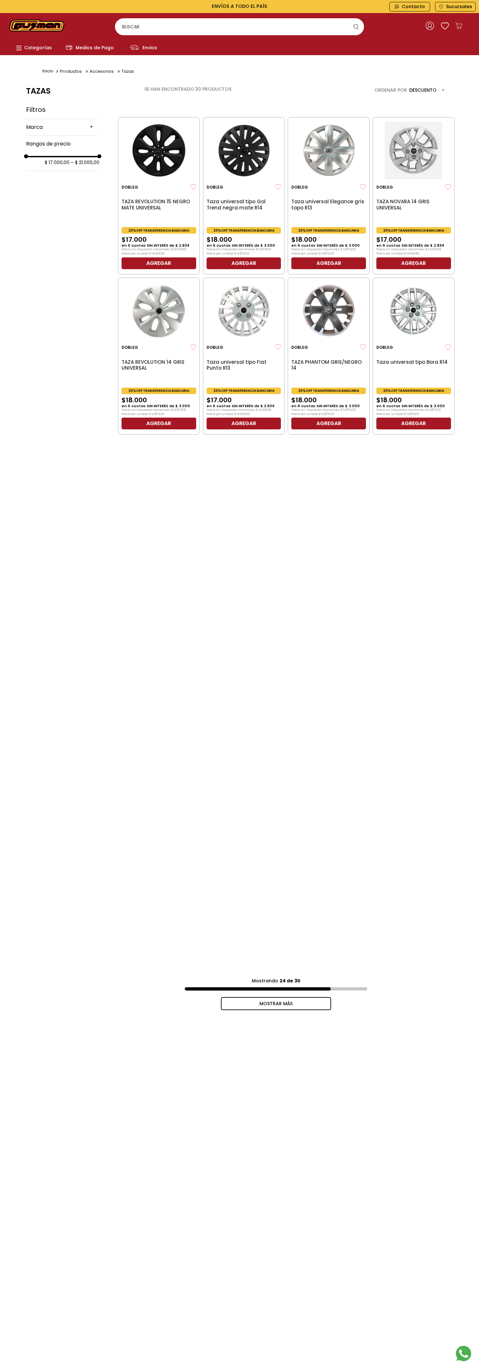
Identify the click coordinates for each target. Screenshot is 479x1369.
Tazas (128, 71)
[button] (62, 127)
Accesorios (102, 71)
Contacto (413, 6)
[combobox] (239, 27)
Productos (71, 71)
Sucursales (459, 6)
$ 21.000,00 (85, 162)
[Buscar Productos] (357, 26)
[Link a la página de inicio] (48, 71)
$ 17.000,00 (57, 162)
